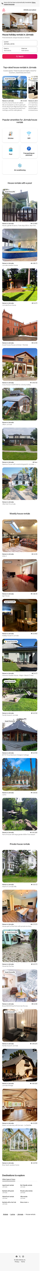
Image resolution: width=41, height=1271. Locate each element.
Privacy (17, 1262)
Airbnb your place (30, 10)
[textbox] (11, 50)
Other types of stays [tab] (8, 1179)
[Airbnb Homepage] (3, 10)
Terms (23, 1262)
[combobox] (20, 44)
